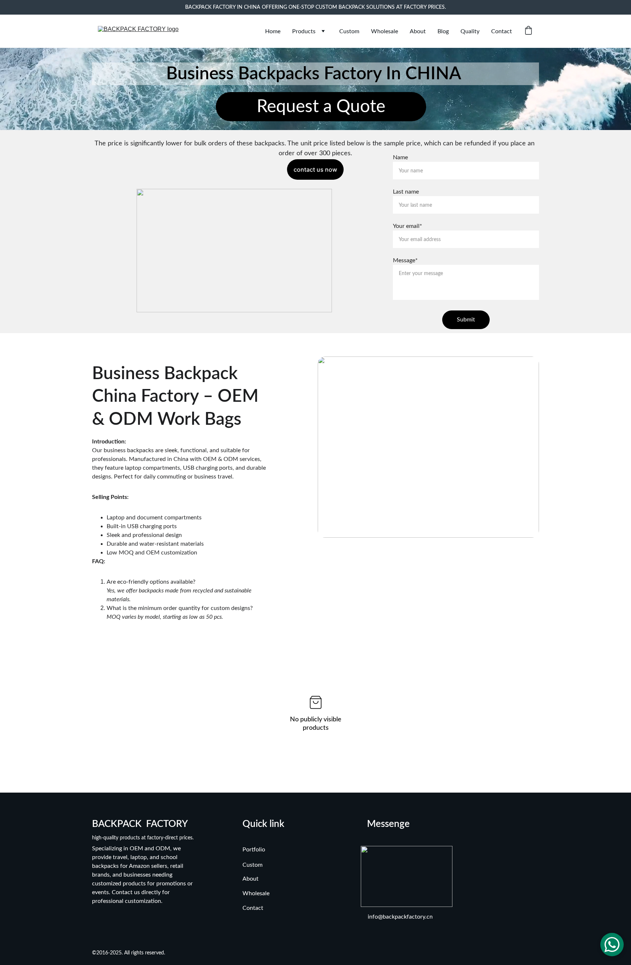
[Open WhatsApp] (612, 944)
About (418, 31)
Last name (406, 192)
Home (272, 31)
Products (304, 31)
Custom (349, 31)
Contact (501, 31)
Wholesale (384, 31)
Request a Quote (321, 106)
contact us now (315, 169)
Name (400, 157)
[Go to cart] (528, 31)
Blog (443, 31)
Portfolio (253, 850)
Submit (466, 320)
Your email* (407, 226)
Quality (469, 31)
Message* (405, 260)
